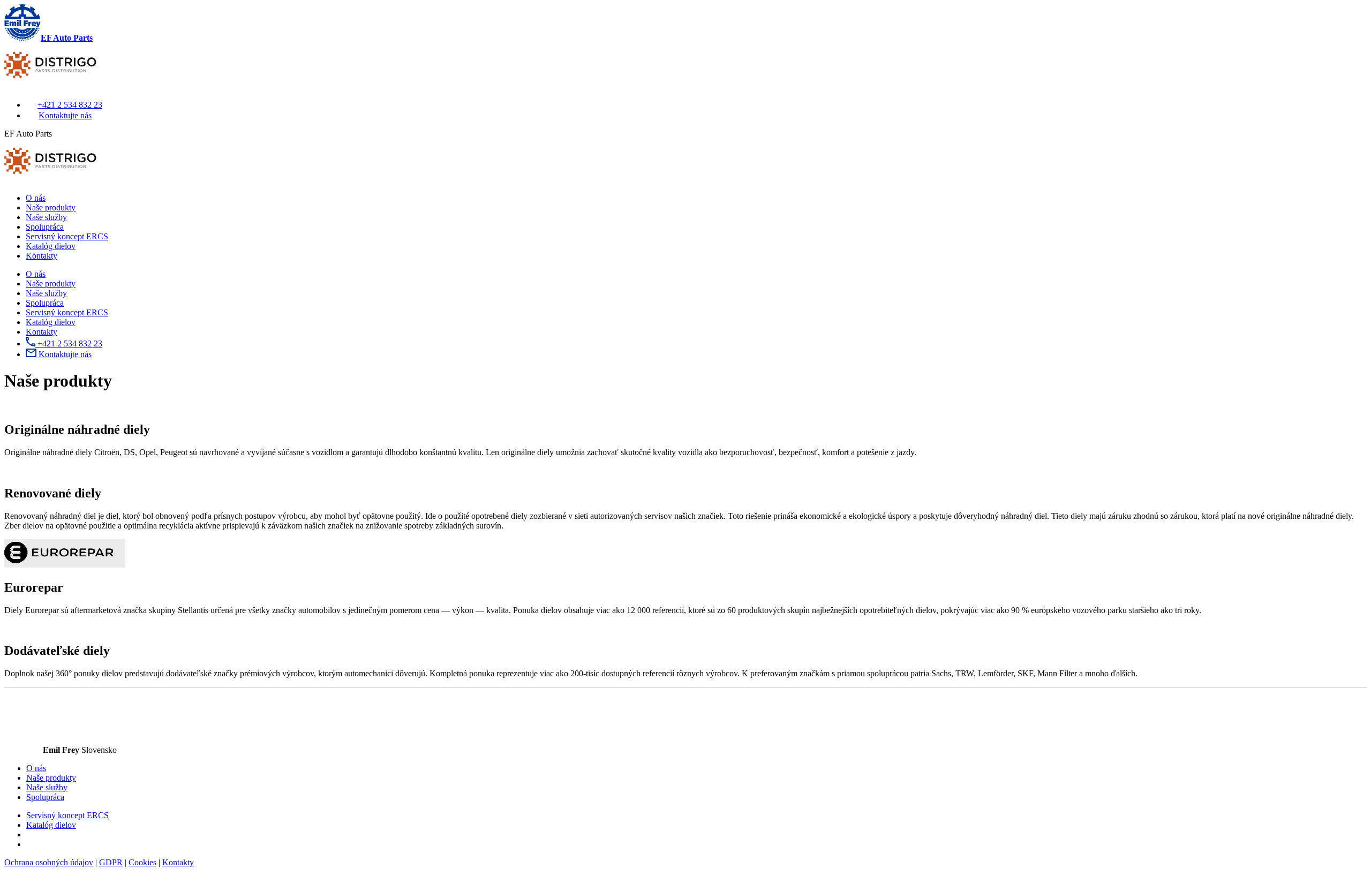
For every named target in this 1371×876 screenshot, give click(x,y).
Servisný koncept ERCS (67, 236)
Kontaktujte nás (65, 115)
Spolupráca (45, 226)
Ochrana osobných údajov (48, 862)
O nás (36, 197)
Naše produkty (51, 207)
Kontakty (41, 255)
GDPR (111, 862)
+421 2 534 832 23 (69, 104)
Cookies (142, 862)
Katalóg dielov (51, 246)
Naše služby (46, 217)
